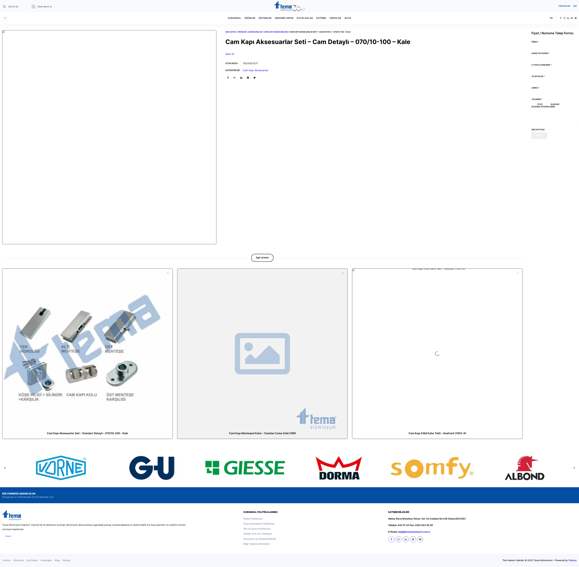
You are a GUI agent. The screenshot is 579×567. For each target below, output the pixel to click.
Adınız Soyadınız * (541, 53)
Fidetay (572, 560)
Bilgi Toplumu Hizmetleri (257, 543)
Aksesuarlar (255, 32)
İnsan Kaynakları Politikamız (259, 523)
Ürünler (250, 18)
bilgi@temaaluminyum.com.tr (414, 531)
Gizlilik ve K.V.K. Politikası (258, 533)
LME (575, 6)
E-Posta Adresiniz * (542, 65)
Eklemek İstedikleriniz (543, 107)
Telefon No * (538, 76)
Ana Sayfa (230, 32)
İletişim (321, 18)
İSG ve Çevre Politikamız (257, 528)
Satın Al (229, 53)
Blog (348, 18)
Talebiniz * (537, 99)
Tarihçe (6, 560)
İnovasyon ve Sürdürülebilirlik (260, 538)
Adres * (535, 88)
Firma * (535, 42)
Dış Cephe (32, 560)
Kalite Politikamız (253, 518)
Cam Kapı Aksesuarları (276, 32)
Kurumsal (234, 18)
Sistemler (265, 18)
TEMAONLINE (564, 6)
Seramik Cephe (284, 18)
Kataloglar (305, 18)
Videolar (335, 18)
